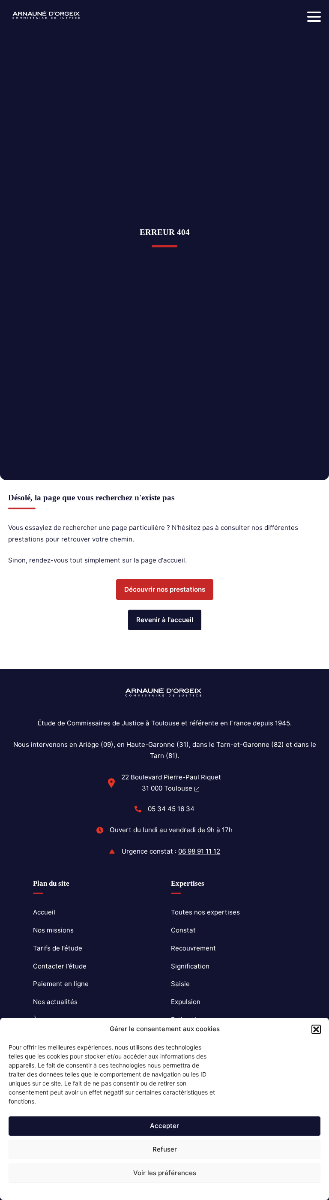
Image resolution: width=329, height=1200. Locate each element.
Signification (190, 966)
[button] (316, 1029)
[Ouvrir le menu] (314, 17)
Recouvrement (193, 948)
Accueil (44, 912)
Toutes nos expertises (205, 912)
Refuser (165, 1149)
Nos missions (53, 930)
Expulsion (185, 1002)
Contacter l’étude (60, 966)
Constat (183, 930)
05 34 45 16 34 (171, 809)
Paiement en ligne (61, 984)
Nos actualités (55, 1002)
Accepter (164, 1126)
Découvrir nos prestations (164, 589)
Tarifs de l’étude (57, 948)
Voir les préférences (164, 1173)
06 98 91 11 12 (199, 851)
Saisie (180, 984)
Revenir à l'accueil (164, 620)
